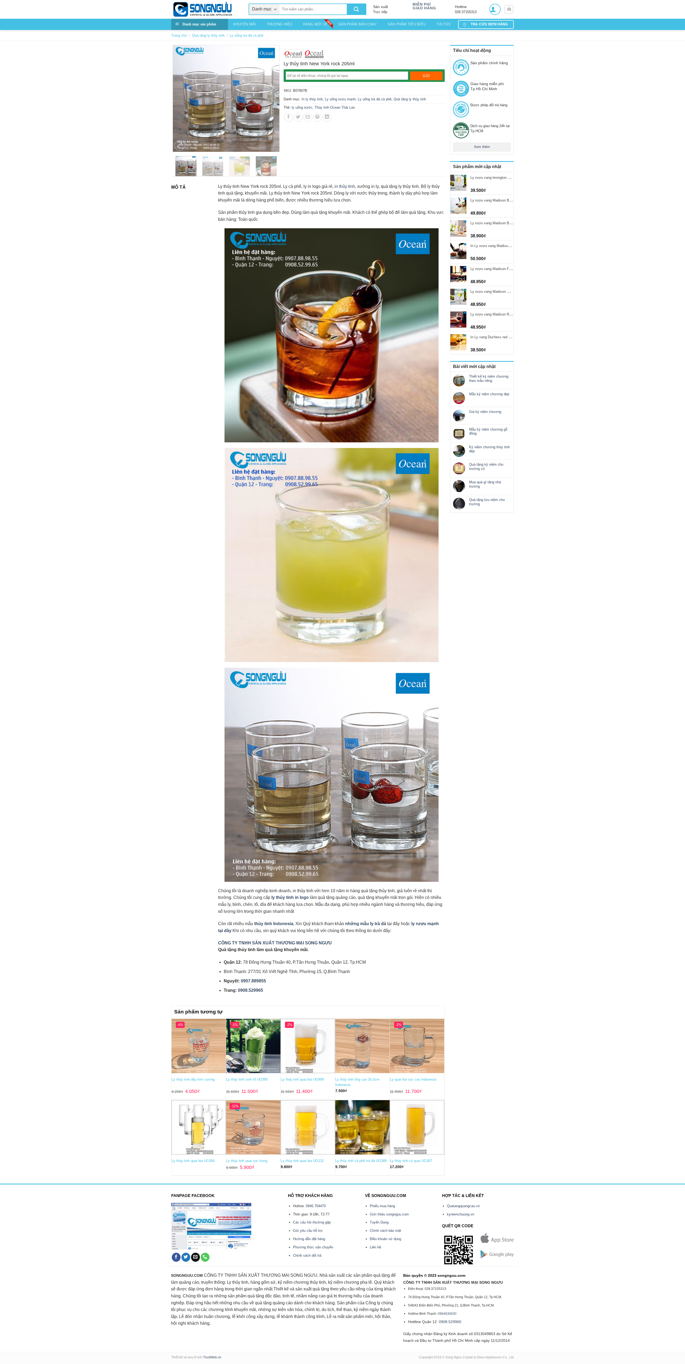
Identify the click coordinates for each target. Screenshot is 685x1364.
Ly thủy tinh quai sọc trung (246, 1161)
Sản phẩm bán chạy (357, 24)
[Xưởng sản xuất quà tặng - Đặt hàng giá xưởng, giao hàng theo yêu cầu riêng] (206, 9)
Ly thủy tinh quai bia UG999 (302, 1079)
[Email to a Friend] (307, 117)
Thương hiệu (279, 24)
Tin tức (443, 24)
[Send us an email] (195, 1257)
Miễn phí (422, 4)
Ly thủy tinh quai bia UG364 (193, 1161)
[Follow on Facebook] (176, 1257)
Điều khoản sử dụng (385, 1239)
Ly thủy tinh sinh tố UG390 (247, 1079)
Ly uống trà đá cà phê (246, 35)
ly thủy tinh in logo (290, 897)
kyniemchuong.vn (460, 1214)
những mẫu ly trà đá (366, 923)
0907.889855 (253, 981)
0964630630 (447, 1314)
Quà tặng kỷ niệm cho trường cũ (486, 466)
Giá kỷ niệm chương (485, 412)
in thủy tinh (344, 186)
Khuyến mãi (244, 24)
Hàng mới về (315, 24)
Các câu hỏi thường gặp (312, 1222)
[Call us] (205, 1257)
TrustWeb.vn (212, 1357)
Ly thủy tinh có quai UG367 (411, 1161)
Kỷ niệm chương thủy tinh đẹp (489, 449)
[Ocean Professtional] (314, 54)
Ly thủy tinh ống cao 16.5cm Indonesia (357, 1082)
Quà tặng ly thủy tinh (208, 35)
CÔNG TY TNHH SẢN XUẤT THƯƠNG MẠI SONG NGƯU (275, 943)
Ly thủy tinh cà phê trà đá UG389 (361, 1161)
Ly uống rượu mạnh (340, 99)
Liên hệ (375, 1247)
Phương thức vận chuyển (313, 1247)
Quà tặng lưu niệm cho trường (487, 502)
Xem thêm (482, 147)
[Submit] (356, 9)
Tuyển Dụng (379, 1222)
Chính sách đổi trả (307, 1255)
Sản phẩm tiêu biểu (407, 24)
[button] (495, 9)
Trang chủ (179, 35)
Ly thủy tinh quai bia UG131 (302, 1161)
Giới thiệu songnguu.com (389, 1214)
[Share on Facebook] (288, 117)
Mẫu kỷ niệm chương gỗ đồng (488, 431)
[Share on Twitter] (298, 117)
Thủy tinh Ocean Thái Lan (335, 107)
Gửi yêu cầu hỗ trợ (308, 1231)
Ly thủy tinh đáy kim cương (193, 1079)
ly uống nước (302, 107)
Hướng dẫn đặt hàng (309, 1239)
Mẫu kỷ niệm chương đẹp (489, 394)
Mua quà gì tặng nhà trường (485, 484)
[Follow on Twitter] (185, 1257)
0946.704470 (316, 1206)
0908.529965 (250, 990)
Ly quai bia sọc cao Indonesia (413, 1079)
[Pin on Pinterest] (317, 117)
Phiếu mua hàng (382, 1206)
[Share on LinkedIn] (327, 117)
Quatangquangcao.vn (463, 1206)
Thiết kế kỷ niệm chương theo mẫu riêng (488, 378)
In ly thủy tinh (312, 99)
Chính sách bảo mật (385, 1231)
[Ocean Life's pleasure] (294, 54)
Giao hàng (424, 8)
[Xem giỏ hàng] (509, 9)
